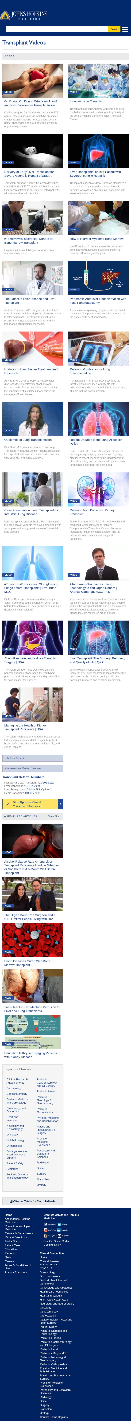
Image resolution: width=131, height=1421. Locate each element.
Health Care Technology (54, 1291)
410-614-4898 (32, 789)
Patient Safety (15, 1163)
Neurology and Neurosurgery (15, 1127)
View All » (53, 816)
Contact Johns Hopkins (54, 1417)
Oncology (12, 1134)
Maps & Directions (16, 1237)
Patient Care (12, 1245)
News (8, 1257)
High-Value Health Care (54, 1299)
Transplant (43, 1179)
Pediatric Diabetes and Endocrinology (18, 1176)
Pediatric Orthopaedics (45, 1111)
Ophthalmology (15, 1140)
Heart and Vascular (12, 1119)
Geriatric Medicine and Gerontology (17, 1101)
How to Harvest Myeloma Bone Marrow (96, 238)
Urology (41, 1184)
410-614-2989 (32, 786)
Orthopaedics (15, 1145)
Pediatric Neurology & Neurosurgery (45, 1100)
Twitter (64, 1224)
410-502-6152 (46, 782)
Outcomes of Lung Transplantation (28, 439)
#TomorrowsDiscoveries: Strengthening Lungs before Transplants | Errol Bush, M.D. (31, 588)
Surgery (41, 1173)
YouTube (51, 1230)
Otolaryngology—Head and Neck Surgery (17, 1154)
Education (11, 1249)
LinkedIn (65, 1230)
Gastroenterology (17, 1093)
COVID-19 (46, 1268)
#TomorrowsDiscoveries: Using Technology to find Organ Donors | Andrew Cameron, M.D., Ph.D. (93, 588)
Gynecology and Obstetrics (16, 1110)
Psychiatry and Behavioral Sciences (46, 1153)
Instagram (52, 1236)
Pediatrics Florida (50, 1338)
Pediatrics (13, 1168)
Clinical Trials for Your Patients (34, 1201)
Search (114, 29)
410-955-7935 (32, 793)
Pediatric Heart (46, 1091)
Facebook (52, 1224)
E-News (65, 1236)
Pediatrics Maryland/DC (54, 1353)
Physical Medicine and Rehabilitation (48, 1119)
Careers (9, 1261)
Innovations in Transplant (87, 101)
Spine (40, 1168)
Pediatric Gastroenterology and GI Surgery (47, 1082)
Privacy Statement (16, 1272)
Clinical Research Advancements (17, 1081)
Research (10, 1253)
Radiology (43, 1162)
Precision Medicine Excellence (43, 1142)
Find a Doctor (13, 1241)
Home (43, 1257)
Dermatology (14, 1088)
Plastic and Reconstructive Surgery (46, 1130)
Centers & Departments (19, 1233)
